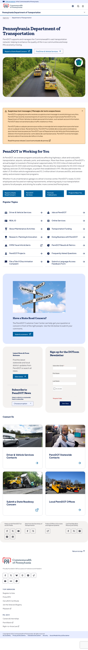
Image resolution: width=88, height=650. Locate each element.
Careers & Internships (11, 619)
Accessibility (7, 635)
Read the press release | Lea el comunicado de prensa (28, 140)
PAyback (6, 609)
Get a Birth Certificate (11, 601)
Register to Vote (9, 593)
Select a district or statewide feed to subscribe (21, 398)
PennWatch (7, 623)
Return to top (77, 551)
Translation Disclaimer (34, 635)
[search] (78, 6)
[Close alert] (82, 111)
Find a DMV (7, 597)
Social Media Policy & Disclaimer (59, 635)
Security (45, 635)
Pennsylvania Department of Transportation (21, 12)
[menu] (83, 6)
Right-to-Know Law (10, 626)
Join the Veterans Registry (12, 605)
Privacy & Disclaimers (19, 635)
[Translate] (73, 6)
